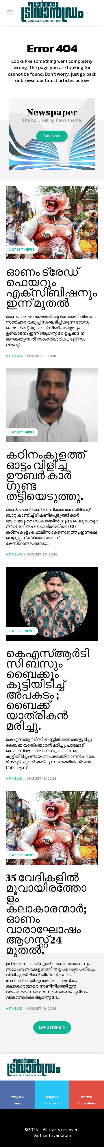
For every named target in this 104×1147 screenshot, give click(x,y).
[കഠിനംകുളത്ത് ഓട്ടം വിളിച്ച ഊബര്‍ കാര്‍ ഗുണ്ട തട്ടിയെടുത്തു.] (52, 405)
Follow (52, 1082)
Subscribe (87, 1082)
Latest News (22, 249)
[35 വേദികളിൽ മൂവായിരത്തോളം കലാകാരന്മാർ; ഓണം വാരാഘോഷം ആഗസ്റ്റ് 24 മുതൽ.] (52, 828)
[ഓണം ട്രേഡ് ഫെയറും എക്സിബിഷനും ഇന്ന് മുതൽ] (52, 222)
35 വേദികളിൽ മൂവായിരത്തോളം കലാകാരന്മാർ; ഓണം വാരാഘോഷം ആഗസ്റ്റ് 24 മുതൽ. (46, 913)
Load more (50, 1027)
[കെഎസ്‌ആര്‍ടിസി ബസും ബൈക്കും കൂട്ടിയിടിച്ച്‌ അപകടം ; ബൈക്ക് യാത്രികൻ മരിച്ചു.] (52, 604)
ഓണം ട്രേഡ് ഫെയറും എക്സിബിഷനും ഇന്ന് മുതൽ (51, 287)
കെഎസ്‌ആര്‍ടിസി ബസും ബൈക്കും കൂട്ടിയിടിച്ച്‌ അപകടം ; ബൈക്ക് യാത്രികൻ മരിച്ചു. (47, 689)
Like (17, 1082)
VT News (14, 355)
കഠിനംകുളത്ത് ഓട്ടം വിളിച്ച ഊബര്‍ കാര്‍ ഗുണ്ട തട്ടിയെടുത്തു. (45, 475)
